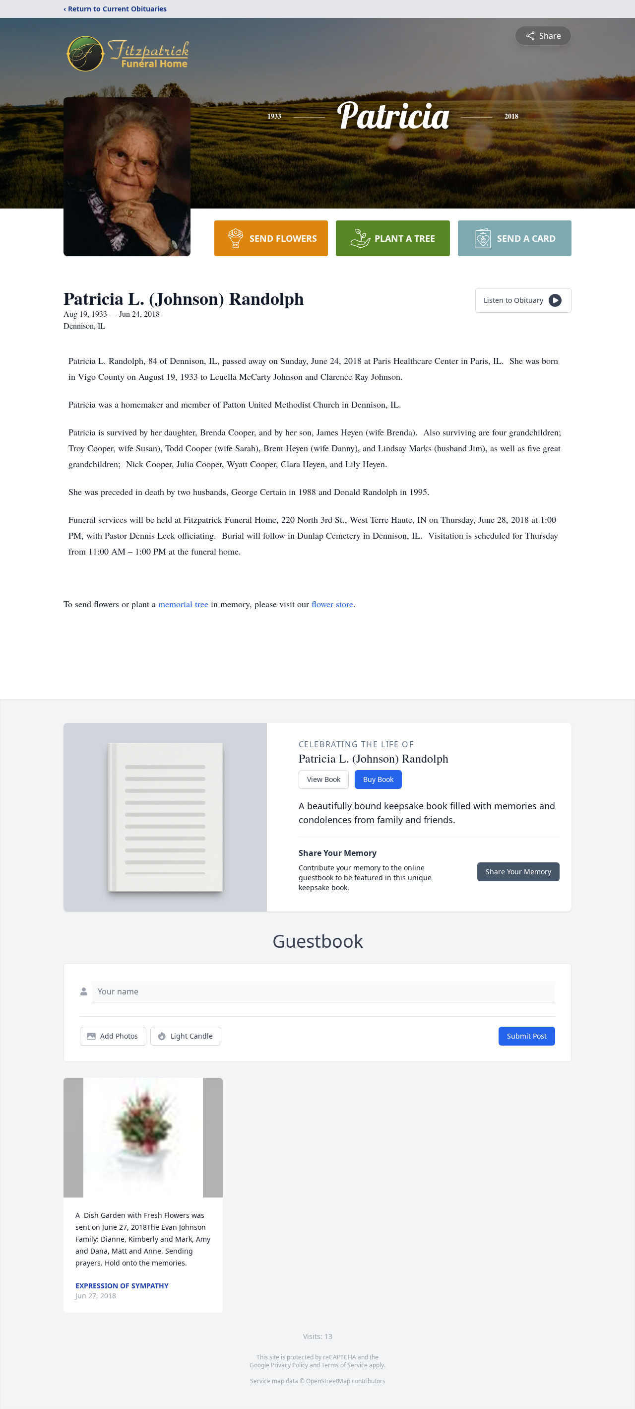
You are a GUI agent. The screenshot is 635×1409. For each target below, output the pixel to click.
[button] (143, 1138)
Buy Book (378, 779)
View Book (323, 779)
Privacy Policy (289, 1365)
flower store (332, 604)
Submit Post (527, 1036)
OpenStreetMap (328, 1381)
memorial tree (183, 604)
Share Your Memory (518, 871)
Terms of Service (344, 1365)
